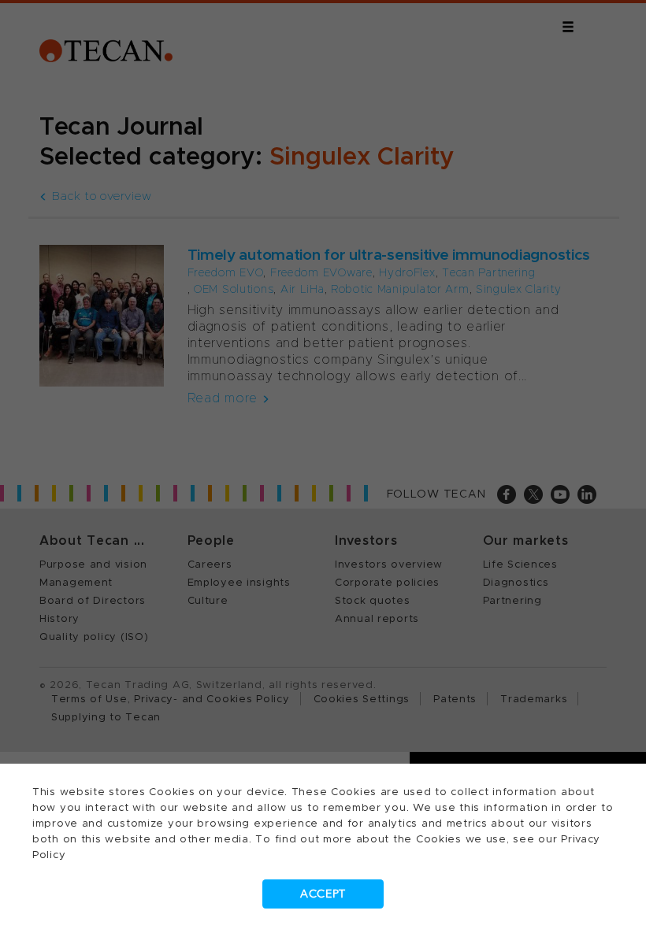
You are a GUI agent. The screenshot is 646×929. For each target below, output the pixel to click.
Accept (323, 894)
